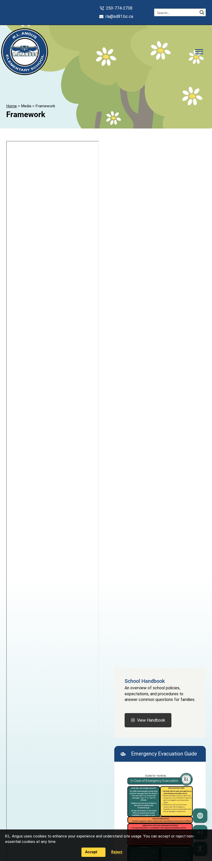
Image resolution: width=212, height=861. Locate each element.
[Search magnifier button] (202, 12)
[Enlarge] (188, 779)
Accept (91, 852)
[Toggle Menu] (199, 51)
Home (11, 106)
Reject (116, 852)
